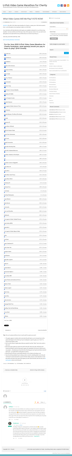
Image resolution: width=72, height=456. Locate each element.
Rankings (37, 11)
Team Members (46, 11)
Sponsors (54, 11)
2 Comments (44, 22)
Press (50, 98)
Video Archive (63, 11)
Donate (16, 11)
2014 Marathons (52, 77)
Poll (24, 363)
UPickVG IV (5, 25)
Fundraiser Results (53, 91)
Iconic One (55, 453)
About (10, 11)
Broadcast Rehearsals (53, 89)
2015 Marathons (10, 363)
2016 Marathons (52, 82)
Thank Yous (51, 102)
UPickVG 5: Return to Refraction (55, 66)
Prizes (31, 11)
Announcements (52, 84)
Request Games (62, 109)
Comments (8, 330)
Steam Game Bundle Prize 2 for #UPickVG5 (58, 70)
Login (45, 391)
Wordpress (68, 453)
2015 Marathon (20, 363)
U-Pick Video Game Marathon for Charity (25, 5)
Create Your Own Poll (42, 330)
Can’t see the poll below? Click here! (11, 39)
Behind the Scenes (53, 86)
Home (4, 11)
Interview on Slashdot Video (11, 370)
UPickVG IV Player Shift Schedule (37, 370)
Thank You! (51, 63)
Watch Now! (24, 11)
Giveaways (51, 95)
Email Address (58, 26)
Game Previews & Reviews (54, 93)
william (20, 425)
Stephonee (7, 22)
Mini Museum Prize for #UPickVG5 (56, 68)
